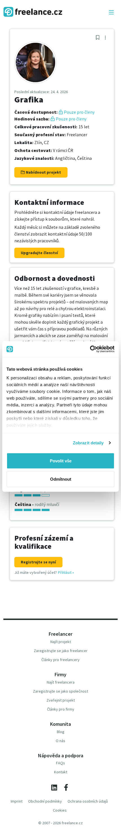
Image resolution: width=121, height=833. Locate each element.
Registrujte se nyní (38, 562)
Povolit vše (60, 460)
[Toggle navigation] (111, 12)
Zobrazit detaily (88, 442)
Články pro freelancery (60, 659)
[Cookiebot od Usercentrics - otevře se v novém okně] (90, 349)
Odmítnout (60, 479)
